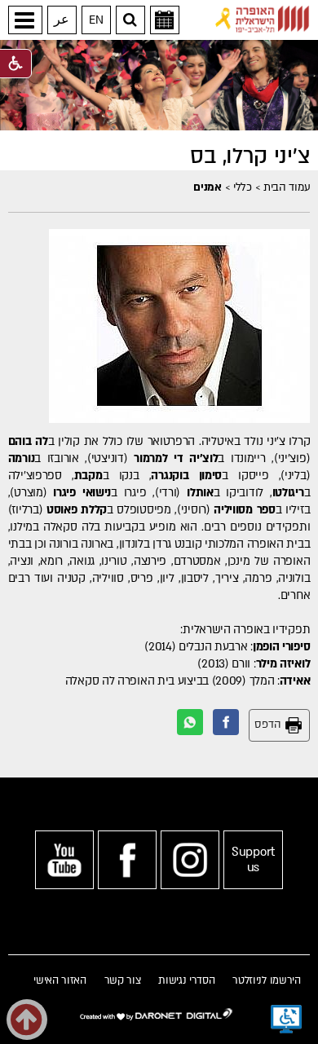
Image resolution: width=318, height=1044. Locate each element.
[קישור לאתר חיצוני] (262, 19)
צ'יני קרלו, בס (250, 156)
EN (96, 20)
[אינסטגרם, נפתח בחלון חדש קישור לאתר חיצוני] (190, 859)
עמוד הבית (286, 187)
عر (61, 20)
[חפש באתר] (130, 20)
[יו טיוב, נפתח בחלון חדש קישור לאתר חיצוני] (64, 859)
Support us (253, 860)
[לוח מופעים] (164, 20)
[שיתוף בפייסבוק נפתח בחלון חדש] (226, 722)
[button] (25, 20)
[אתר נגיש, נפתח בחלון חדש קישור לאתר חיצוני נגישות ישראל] (286, 1019)
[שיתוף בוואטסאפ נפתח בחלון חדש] (190, 722)
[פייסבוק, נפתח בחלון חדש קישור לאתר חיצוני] (127, 859)
